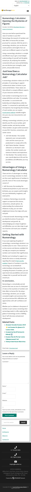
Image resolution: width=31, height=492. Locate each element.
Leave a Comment (7, 29)
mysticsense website (8, 112)
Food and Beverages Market (8, 11)
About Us (5, 435)
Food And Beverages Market (20, 487)
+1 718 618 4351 (26, 2)
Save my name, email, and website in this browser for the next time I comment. (13, 411)
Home (4, 428)
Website (4, 400)
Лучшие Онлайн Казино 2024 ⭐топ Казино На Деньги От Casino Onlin (16, 327)
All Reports (5, 432)
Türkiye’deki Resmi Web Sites (15, 342)
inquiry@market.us (24, 1)
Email (4, 393)
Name (4, 386)
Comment (5, 361)
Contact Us (5, 439)
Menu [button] (27, 11)
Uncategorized (13, 348)
